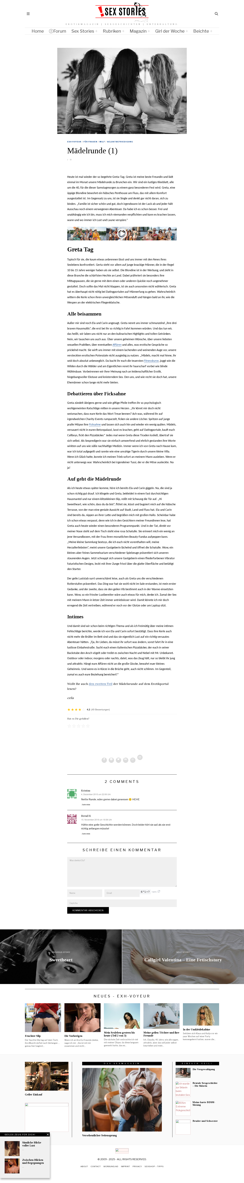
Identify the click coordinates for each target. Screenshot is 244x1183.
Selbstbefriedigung (120, 142)
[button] (159, 892)
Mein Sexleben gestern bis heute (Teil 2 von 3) (119, 1034)
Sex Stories (82, 31)
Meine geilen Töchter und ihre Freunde (161, 1034)
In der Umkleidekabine (196, 1029)
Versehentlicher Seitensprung (99, 1135)
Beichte (201, 31)
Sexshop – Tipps (154, 1166)
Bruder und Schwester (205, 1121)
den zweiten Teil (100, 684)
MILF (102, 142)
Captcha (154, 892)
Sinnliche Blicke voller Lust (31, 1144)
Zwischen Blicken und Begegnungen (33, 1161)
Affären (117, 344)
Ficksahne (95, 424)
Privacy (137, 1166)
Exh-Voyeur (74, 142)
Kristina (85, 790)
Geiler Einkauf (33, 1094)
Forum (59, 31)
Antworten (86, 804)
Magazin (138, 31)
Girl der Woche (170, 31)
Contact (96, 1166)
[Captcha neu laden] (159, 891)
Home (38, 31)
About (84, 1166)
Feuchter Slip (33, 1035)
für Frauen (90, 142)
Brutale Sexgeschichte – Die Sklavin (205, 1084)
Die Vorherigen (73, 1035)
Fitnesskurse (151, 361)
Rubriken (112, 31)
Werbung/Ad (110, 1166)
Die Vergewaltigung (204, 1069)
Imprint (125, 1166)
